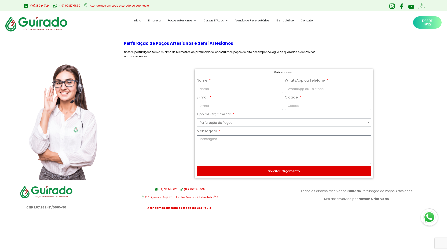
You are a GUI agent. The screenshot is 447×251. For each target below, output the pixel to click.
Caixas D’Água (214, 20)
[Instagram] (392, 5)
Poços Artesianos (180, 20)
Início (137, 20)
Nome (202, 80)
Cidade (292, 97)
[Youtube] (410, 6)
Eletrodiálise (285, 20)
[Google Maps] (420, 5)
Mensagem (207, 131)
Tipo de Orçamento (214, 114)
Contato (307, 20)
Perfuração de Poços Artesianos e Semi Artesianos (178, 43)
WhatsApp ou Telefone (305, 80)
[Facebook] (401, 5)
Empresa (154, 20)
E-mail (203, 97)
